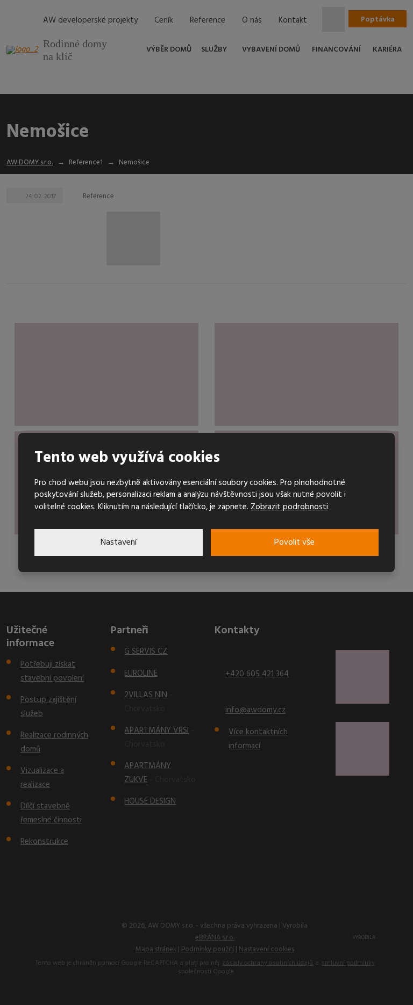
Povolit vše (294, 543)
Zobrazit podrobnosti (289, 507)
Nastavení (119, 543)
